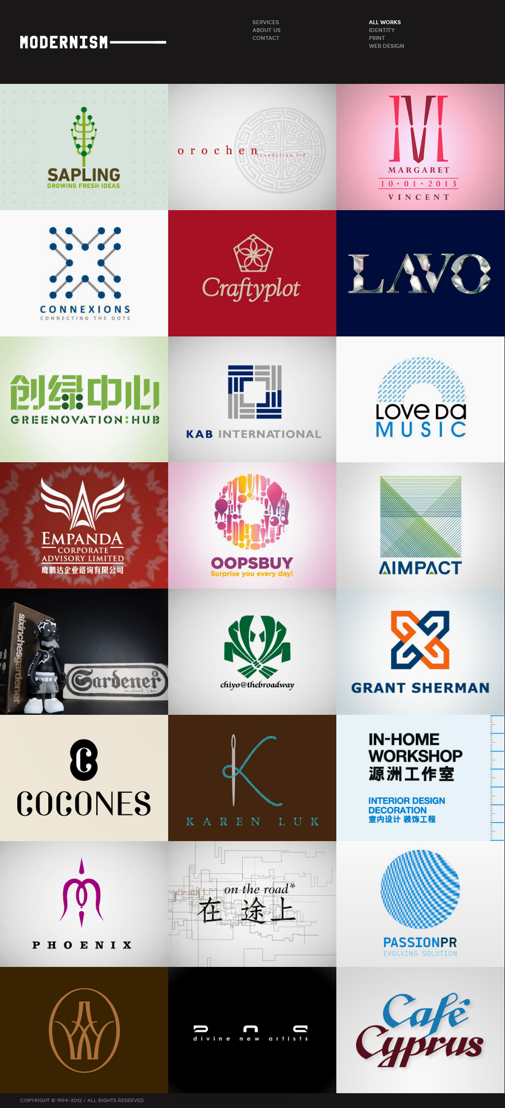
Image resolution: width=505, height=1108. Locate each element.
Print (377, 38)
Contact (266, 38)
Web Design (386, 45)
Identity (382, 30)
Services (265, 22)
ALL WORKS (385, 22)
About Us (266, 30)
